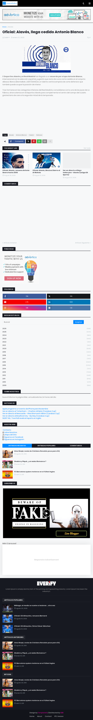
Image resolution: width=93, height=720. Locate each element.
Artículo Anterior (10, 243)
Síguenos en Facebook (13, 437)
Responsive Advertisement (46, 559)
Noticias (39, 135)
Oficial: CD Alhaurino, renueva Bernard (30, 616)
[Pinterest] (33, 141)
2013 (46, 372)
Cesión (31, 135)
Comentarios (76, 445)
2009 (46, 385)
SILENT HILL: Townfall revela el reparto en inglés (21, 418)
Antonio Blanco (21, 135)
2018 (46, 355)
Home (32, 716)
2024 (46, 335)
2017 (46, 358)
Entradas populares (46, 445)
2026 (46, 328)
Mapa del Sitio (11, 434)
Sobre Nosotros (10, 432)
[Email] (44, 141)
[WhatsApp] (39, 141)
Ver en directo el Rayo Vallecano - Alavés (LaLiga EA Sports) (75, 172)
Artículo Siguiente (82, 243)
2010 (46, 382)
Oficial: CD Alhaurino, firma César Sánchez (32, 626)
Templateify (43, 713)
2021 (46, 345)
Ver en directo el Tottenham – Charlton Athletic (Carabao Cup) (29, 411)
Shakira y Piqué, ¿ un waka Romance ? (30, 461)
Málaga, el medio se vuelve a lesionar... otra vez (34, 605)
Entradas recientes (17, 445)
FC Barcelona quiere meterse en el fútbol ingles (34, 472)
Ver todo (87, 148)
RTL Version (58, 716)
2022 (46, 342)
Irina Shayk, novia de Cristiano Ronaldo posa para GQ (37, 451)
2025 (46, 332)
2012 (46, 375)
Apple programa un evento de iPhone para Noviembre (25, 409)
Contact (48, 716)
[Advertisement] (46, 114)
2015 (46, 365)
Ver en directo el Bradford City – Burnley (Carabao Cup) (25, 416)
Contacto (7, 430)
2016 (46, 362)
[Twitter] (28, 141)
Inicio (4, 27)
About (39, 716)
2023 (46, 338)
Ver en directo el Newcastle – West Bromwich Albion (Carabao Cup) (31, 413)
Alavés (10, 27)
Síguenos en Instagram (14, 439)
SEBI (61, 713)
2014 (46, 368)
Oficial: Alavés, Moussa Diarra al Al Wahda (46, 171)
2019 (46, 352)
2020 (46, 348)
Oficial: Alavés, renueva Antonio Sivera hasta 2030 (15, 171)
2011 (46, 379)
